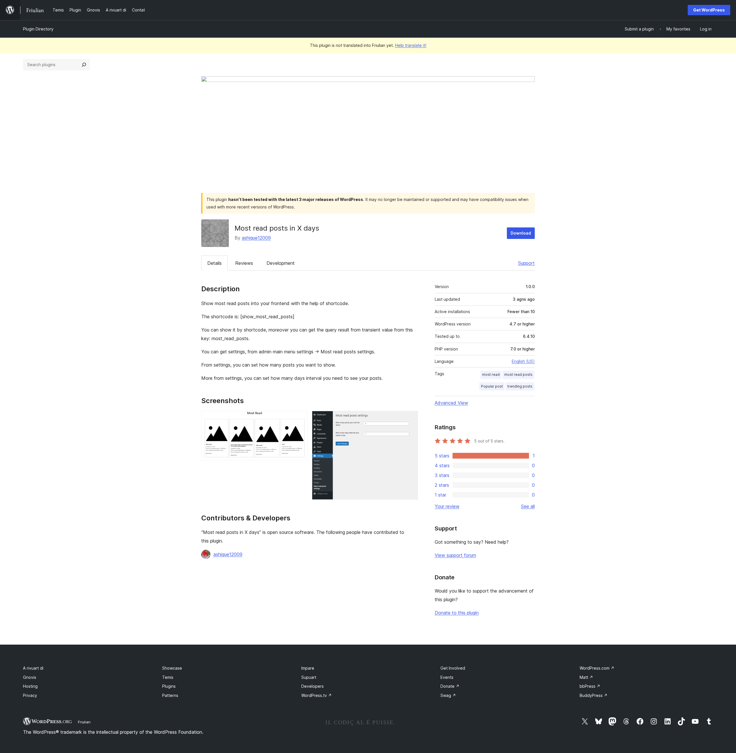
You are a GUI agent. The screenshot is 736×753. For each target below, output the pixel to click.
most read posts (518, 374)
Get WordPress (709, 9)
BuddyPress (593, 695)
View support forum (455, 555)
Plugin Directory (38, 28)
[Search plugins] (84, 64)
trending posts (519, 386)
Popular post (492, 386)
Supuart (308, 677)
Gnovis (29, 677)
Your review (447, 506)
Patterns (170, 695)
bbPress (590, 686)
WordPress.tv (316, 695)
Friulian (84, 722)
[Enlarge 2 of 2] (410, 418)
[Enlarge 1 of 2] (299, 418)
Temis (167, 677)
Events (446, 677)
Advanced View (451, 403)
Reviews (244, 263)
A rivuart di (33, 668)
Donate (449, 686)
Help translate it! (410, 45)
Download (521, 233)
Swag (448, 695)
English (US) (523, 361)
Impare (307, 668)
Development (281, 263)
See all (528, 506)
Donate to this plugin (457, 613)
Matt (586, 677)
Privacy (30, 695)
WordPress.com (597, 668)
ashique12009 (256, 238)
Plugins (169, 686)
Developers (312, 686)
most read (491, 374)
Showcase (172, 668)
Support (526, 263)
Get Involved (452, 668)
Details (214, 263)
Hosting (30, 686)
